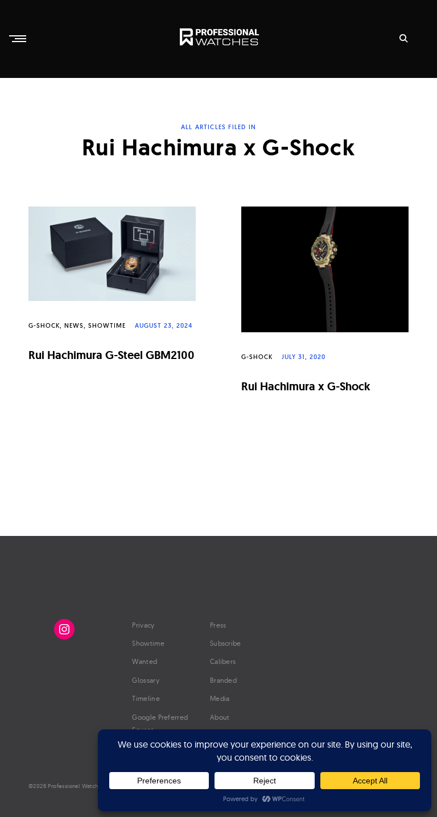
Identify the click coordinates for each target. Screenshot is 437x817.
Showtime (107, 325)
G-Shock (44, 325)
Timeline (145, 698)
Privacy (143, 625)
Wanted (144, 661)
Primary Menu (18, 38)
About (220, 717)
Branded (223, 680)
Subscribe (225, 643)
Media (220, 698)
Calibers (223, 661)
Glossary (145, 680)
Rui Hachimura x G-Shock (305, 386)
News (74, 325)
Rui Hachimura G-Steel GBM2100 (111, 355)
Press (218, 625)
